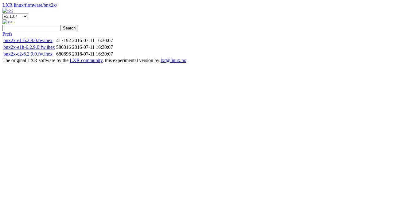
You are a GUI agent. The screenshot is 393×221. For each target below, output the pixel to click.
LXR (7, 5)
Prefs (7, 34)
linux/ (19, 5)
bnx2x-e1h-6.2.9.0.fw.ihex (29, 47)
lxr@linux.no (173, 60)
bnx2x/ (50, 5)
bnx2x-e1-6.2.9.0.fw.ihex (28, 40)
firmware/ (34, 5)
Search (69, 28)
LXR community (86, 60)
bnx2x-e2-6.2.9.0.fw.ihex (28, 53)
